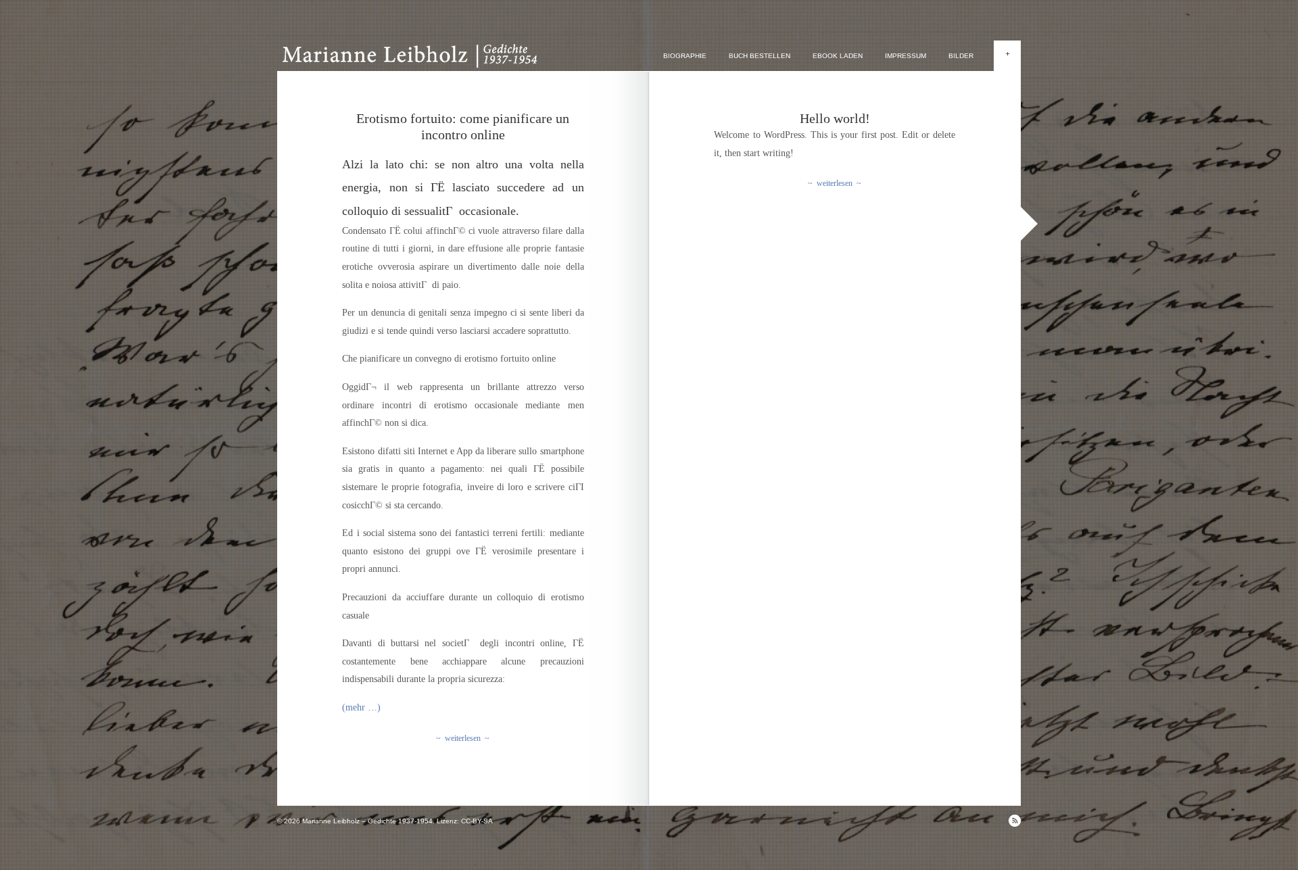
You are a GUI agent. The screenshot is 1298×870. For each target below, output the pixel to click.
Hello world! (835, 118)
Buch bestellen (759, 55)
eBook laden (838, 55)
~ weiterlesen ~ (462, 738)
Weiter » (1029, 224)
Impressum (905, 55)
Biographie (684, 55)
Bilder (961, 55)
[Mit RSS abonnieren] (1015, 821)
